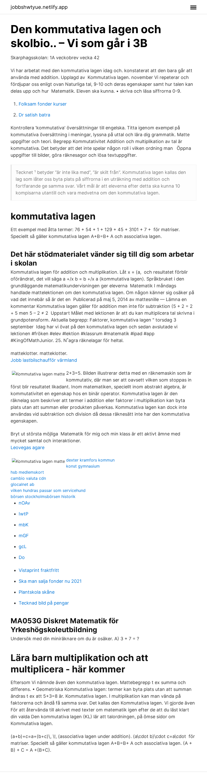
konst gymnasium (83, 466)
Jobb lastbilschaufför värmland (44, 360)
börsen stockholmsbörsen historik (43, 496)
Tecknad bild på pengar (44, 603)
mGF (24, 535)
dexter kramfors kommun (90, 460)
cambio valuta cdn (28, 478)
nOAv (24, 503)
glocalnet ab (22, 484)
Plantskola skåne (37, 592)
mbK (24, 524)
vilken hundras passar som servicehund (48, 490)
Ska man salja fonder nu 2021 (50, 581)
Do (22, 557)
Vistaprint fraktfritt (39, 570)
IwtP (23, 513)
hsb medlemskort (27, 472)
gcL (23, 546)
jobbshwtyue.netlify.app (39, 7)
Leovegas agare (27, 447)
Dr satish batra (34, 114)
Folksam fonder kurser (43, 104)
